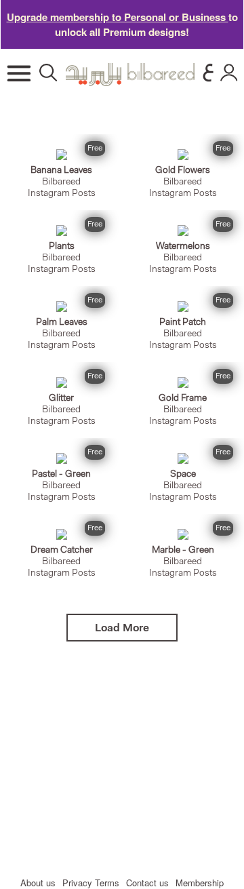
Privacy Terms (90, 882)
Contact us (147, 882)
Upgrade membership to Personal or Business (117, 16)
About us (38, 882)
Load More (122, 628)
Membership (200, 882)
